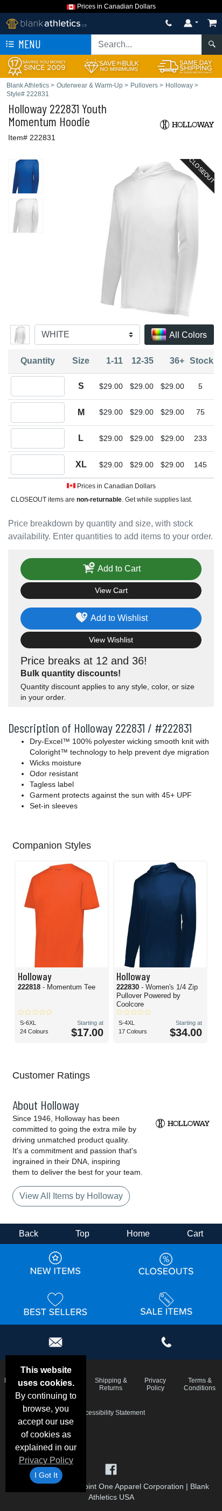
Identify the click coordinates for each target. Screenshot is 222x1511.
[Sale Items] (166, 1303)
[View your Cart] (212, 23)
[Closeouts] (166, 1263)
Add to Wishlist (118, 618)
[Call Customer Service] (168, 23)
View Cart (111, 590)
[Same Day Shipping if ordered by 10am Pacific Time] (185, 65)
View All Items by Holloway (71, 1196)
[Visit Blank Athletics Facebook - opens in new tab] (110, 1468)
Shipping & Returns (111, 1384)
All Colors (187, 334)
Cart (195, 1233)
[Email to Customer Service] (55, 1340)
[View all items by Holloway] (187, 123)
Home (138, 1233)
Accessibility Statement (111, 1412)
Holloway (27, 108)
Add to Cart (118, 568)
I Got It (46, 1475)
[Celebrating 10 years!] (37, 65)
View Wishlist (111, 639)
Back (28, 1233)
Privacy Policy (46, 1460)
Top (82, 1233)
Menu (28, 43)
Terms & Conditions (200, 1384)
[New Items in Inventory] (55, 1263)
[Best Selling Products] (55, 1303)
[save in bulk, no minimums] (111, 65)
